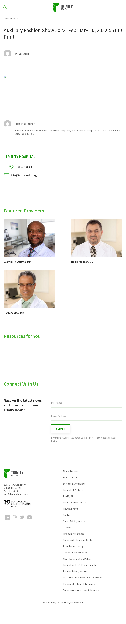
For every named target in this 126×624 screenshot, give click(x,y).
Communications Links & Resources (81, 590)
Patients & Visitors (73, 489)
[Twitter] (22, 520)
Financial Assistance (73, 533)
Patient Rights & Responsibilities (80, 564)
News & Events (70, 508)
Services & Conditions (74, 483)
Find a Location (71, 477)
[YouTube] (29, 520)
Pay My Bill (68, 496)
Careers (67, 527)
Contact (67, 514)
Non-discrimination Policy (77, 558)
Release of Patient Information (79, 583)
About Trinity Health (74, 521)
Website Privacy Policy (75, 552)
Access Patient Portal (74, 502)
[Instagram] (14, 520)
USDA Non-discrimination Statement (82, 577)
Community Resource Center (78, 539)
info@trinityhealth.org (24, 175)
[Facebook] (7, 520)
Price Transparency (73, 546)
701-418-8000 (11, 490)
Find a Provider (71, 471)
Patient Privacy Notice (75, 571)
